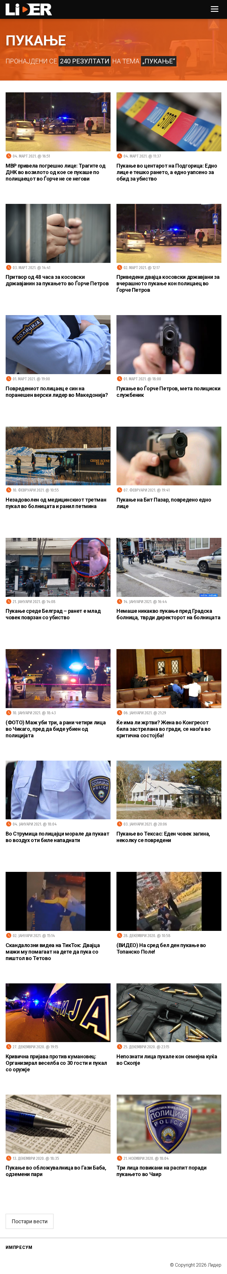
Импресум (19, 1247)
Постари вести (30, 1221)
